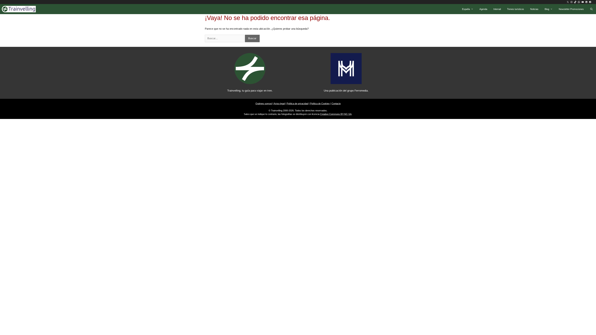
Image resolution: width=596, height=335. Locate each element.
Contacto (336, 103)
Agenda (483, 9)
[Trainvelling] (20, 9)
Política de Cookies (320, 103)
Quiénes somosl (263, 103)
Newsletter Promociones (571, 9)
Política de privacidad (297, 103)
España (466, 9)
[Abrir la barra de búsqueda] (591, 9)
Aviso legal (279, 103)
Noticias (534, 9)
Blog (547, 9)
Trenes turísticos (515, 9)
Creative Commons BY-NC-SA (336, 114)
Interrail (497, 9)
